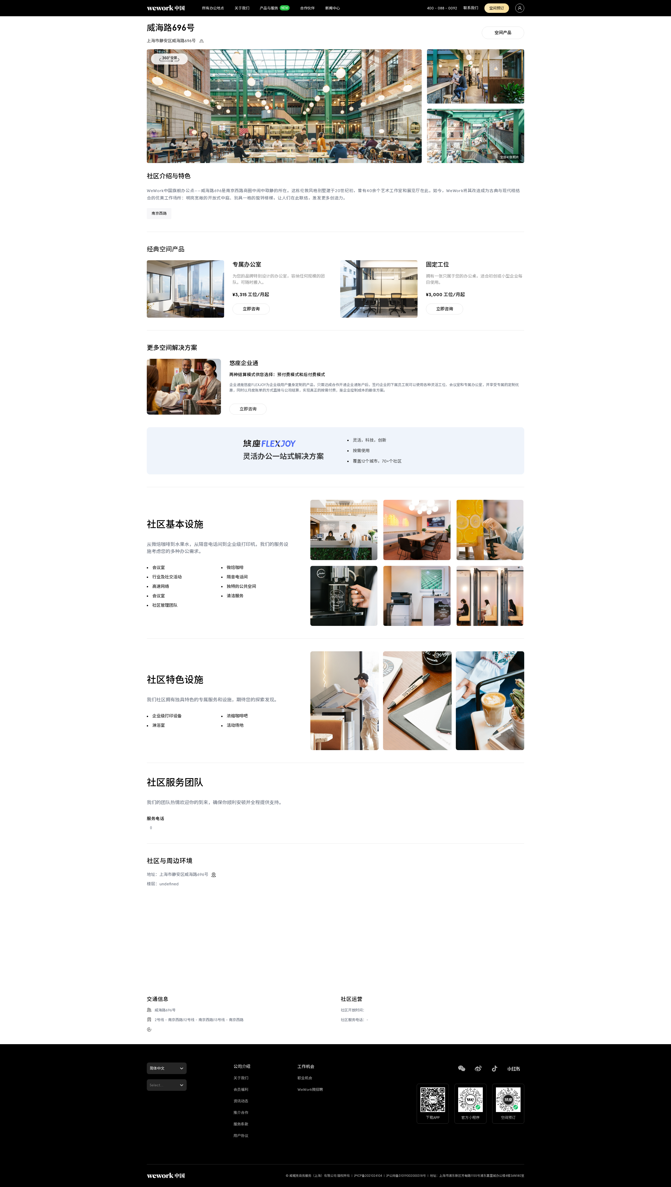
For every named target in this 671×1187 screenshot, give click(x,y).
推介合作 (241, 1112)
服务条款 (241, 1124)
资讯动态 (241, 1101)
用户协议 (241, 1136)
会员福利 (241, 1089)
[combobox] (150, 1068)
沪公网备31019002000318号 (406, 1176)
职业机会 (304, 1078)
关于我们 (241, 1078)
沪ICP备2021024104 (368, 1176)
